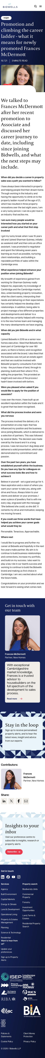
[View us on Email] (26, 801)
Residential (6, 938)
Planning (4, 928)
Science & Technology (11, 933)
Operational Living (9, 915)
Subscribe (12, 852)
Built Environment (9, 894)
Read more (12, 699)
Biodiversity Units (30, 889)
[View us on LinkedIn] (4, 801)
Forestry (26, 903)
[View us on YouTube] (13, 877)
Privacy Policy (30, 1042)
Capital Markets (8, 899)
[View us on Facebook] (19, 801)
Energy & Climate (8, 905)
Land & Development (10, 910)
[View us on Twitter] (11, 801)
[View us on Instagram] (18, 877)
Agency (4, 889)
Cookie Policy (7, 1042)
